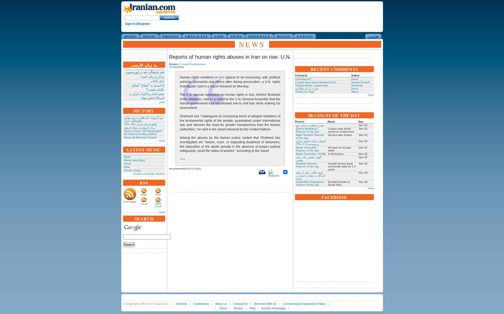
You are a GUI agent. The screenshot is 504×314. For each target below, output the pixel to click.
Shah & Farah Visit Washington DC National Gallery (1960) (143, 132)
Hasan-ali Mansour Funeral (140, 137)
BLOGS (284, 36)
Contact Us (240, 303)
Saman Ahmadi (360, 82)
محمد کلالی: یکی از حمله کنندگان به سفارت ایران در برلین (310, 175)
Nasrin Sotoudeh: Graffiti (311, 153)
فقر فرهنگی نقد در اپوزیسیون (144, 72)
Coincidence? (303, 79)
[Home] (149, 13)
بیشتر (162, 101)
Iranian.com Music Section (149, 173)
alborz (355, 91)
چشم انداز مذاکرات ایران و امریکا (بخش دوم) (147, 96)
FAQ (252, 308)
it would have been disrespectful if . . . (318, 82)
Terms (223, 308)
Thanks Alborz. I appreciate (311, 85)
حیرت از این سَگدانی (306, 88)
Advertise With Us (265, 303)
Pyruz (127, 163)
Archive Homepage (273, 308)
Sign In (130, 24)
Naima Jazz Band (134, 160)
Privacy (238, 308)
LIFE (219, 36)
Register (143, 24)
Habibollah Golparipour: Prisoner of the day (310, 183)
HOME (130, 36)
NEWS (236, 36)
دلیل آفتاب (157, 81)
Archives (181, 303)
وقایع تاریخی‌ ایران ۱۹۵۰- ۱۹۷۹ (140, 124)
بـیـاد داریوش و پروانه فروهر (139, 127)
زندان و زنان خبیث (152, 76)
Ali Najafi (196, 168)
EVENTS (305, 36)
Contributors (201, 303)
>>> (182, 159)
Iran (221, 77)
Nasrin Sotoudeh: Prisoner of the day (307, 149)
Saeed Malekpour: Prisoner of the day (307, 130)
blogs (144, 194)
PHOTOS (170, 36)
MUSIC (149, 36)
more (162, 140)
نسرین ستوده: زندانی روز (310, 125)
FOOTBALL (259, 36)
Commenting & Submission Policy (304, 303)
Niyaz (127, 156)
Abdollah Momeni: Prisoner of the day (307, 165)
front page (130, 201)
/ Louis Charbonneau (187, 64)
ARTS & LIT (196, 36)
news (158, 194)
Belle (127, 167)
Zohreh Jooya (132, 170)
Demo (354, 79)
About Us (221, 303)
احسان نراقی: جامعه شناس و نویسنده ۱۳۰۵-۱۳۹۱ (311, 143)
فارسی (373, 36)
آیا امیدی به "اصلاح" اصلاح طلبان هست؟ (148, 87)
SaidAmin (357, 85)
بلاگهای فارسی (157, 204)
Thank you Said (304, 91)
